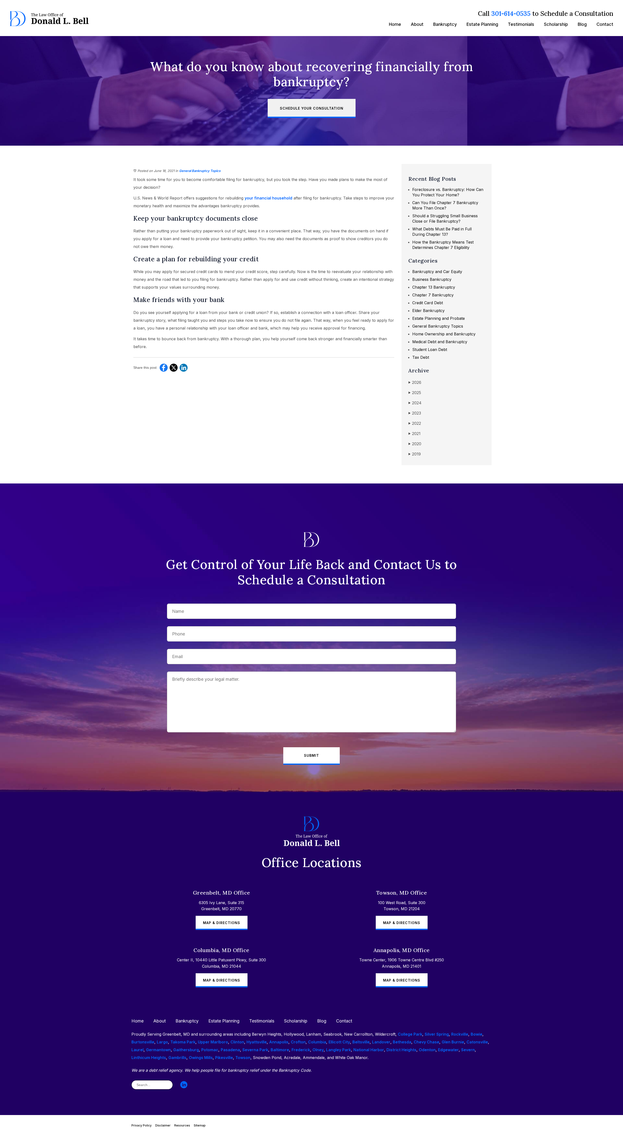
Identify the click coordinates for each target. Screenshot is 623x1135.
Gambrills (177, 1057)
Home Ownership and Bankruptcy (444, 333)
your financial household (268, 198)
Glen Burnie (453, 1042)
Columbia (317, 1042)
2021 (414, 433)
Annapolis (278, 1042)
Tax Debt (420, 357)
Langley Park (338, 1049)
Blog (582, 24)
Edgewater (448, 1049)
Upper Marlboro (213, 1042)
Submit (311, 755)
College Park (410, 1034)
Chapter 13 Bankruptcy (433, 287)
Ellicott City (339, 1042)
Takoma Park (182, 1042)
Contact (604, 24)
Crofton (298, 1042)
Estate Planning (482, 24)
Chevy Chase (426, 1042)
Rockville (459, 1034)
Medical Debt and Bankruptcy (439, 341)
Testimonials (521, 24)
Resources (182, 1125)
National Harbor (368, 1049)
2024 (414, 402)
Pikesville (224, 1057)
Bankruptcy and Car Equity (437, 271)
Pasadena (230, 1049)
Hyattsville (257, 1042)
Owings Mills (201, 1057)
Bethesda (402, 1042)
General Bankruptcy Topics (199, 171)
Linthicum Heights (148, 1057)
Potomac (209, 1049)
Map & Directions (221, 923)
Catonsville (477, 1042)
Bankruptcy (445, 24)
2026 (414, 382)
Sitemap (200, 1125)
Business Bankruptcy (431, 279)
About (417, 24)
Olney (318, 1049)
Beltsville (361, 1042)
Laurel (137, 1049)
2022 (414, 423)
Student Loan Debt (429, 349)
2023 (414, 413)
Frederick (301, 1049)
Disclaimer (163, 1125)
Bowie (476, 1034)
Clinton (237, 1042)
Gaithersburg (186, 1049)
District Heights (401, 1049)
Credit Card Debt (427, 302)
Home (395, 24)
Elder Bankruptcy (428, 310)
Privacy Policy (141, 1125)
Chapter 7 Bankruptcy (433, 295)
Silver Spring (437, 1034)
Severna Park (255, 1049)
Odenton (427, 1049)
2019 (414, 454)
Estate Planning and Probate (438, 318)
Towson (242, 1057)
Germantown (158, 1049)
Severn (468, 1049)
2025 (414, 392)
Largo (162, 1042)
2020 (414, 443)
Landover (381, 1042)
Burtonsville (142, 1042)
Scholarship (556, 24)
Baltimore (280, 1049)
